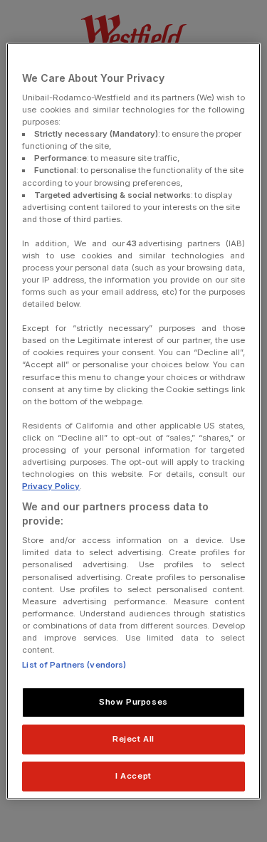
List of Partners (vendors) (74, 665)
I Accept (133, 775)
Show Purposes (133, 702)
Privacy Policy (51, 486)
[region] (133, 421)
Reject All (133, 739)
